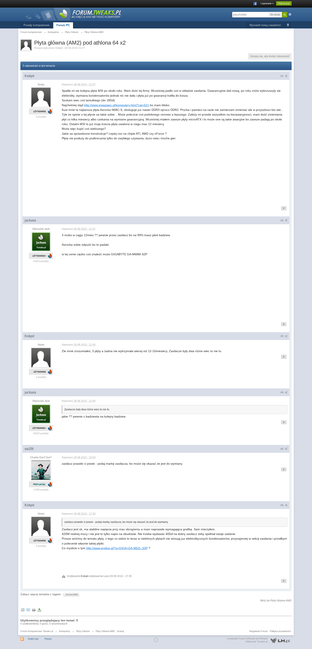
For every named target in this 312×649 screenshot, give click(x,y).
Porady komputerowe (36, 25)
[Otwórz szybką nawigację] (288, 25)
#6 (282, 505)
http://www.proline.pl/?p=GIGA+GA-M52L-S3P (117, 548)
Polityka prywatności (280, 631)
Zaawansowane (290, 14)
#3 (282, 336)
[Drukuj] (33, 609)
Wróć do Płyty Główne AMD (276, 600)
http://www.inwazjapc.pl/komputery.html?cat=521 (116, 105)
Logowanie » (267, 3)
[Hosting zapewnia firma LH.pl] (259, 640)
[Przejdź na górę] (156, 639)
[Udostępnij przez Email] (28, 609)
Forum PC (63, 25)
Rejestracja (284, 3)
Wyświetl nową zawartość (265, 25)
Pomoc (48, 639)
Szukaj (120, 631)
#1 (282, 76)
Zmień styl (33, 639)
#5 (282, 448)
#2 (282, 220)
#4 (282, 392)
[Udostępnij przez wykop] (22, 609)
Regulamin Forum (258, 631)
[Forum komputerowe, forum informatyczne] (73, 13)
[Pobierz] (39, 609)
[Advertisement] (175, 170)
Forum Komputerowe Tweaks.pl (36, 631)
